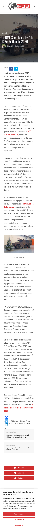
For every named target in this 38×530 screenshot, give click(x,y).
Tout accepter (19, 514)
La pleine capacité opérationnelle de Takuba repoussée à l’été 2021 (18, 449)
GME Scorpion (14, 421)
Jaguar (28, 421)
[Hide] (5, 428)
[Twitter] (6, 421)
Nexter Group (13, 423)
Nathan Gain (10, 46)
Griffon (22, 421)
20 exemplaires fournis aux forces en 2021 (18, 407)
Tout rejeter (19, 525)
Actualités (4, 33)
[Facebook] (6, 417)
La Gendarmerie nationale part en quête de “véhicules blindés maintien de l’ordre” (17, 436)
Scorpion (22, 423)
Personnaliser (19, 520)
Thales (28, 423)
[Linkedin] (6, 424)
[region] (19, 509)
